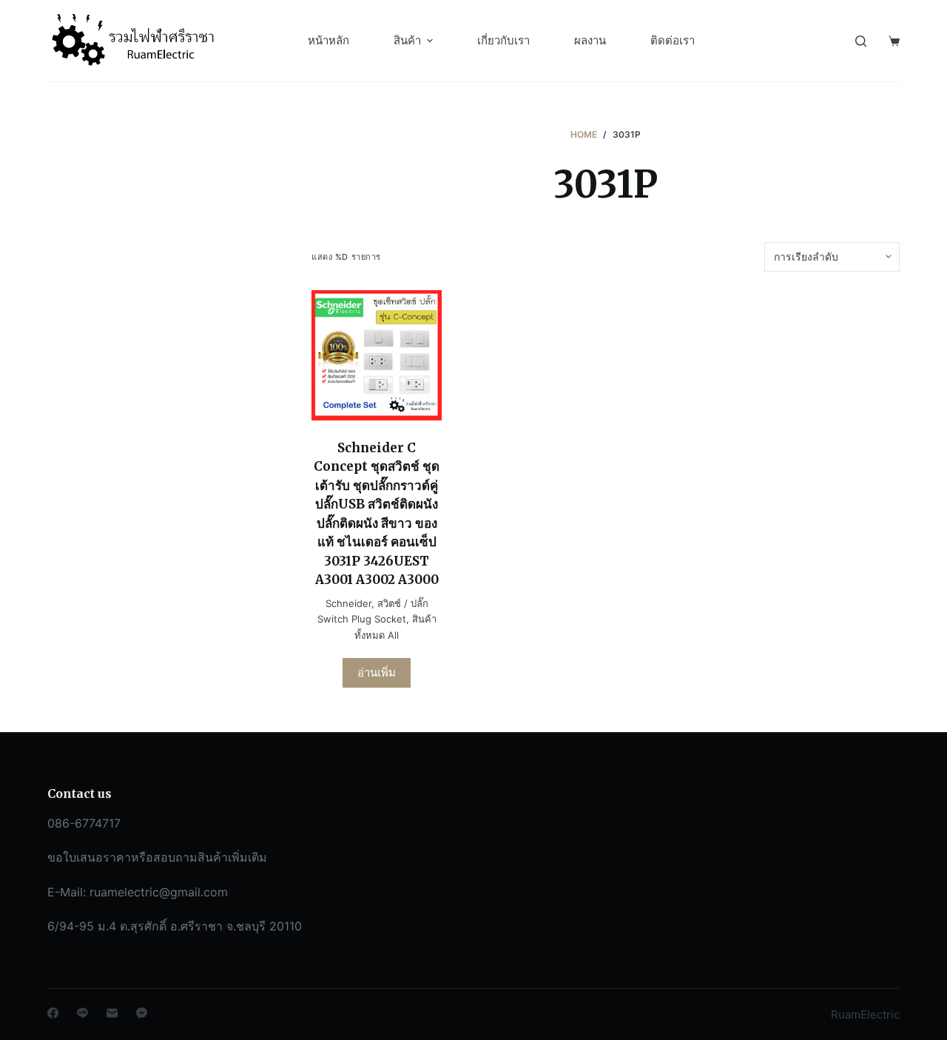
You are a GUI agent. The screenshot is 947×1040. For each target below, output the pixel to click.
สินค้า (407, 40)
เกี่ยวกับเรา (503, 40)
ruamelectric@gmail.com (159, 892)
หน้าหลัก (328, 40)
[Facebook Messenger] (141, 1013)
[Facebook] (52, 1013)
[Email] (112, 1013)
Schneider (348, 603)
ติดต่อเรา (672, 40)
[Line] (82, 1013)
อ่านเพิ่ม (376, 672)
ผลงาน (590, 40)
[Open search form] (860, 41)
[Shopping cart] (894, 41)
